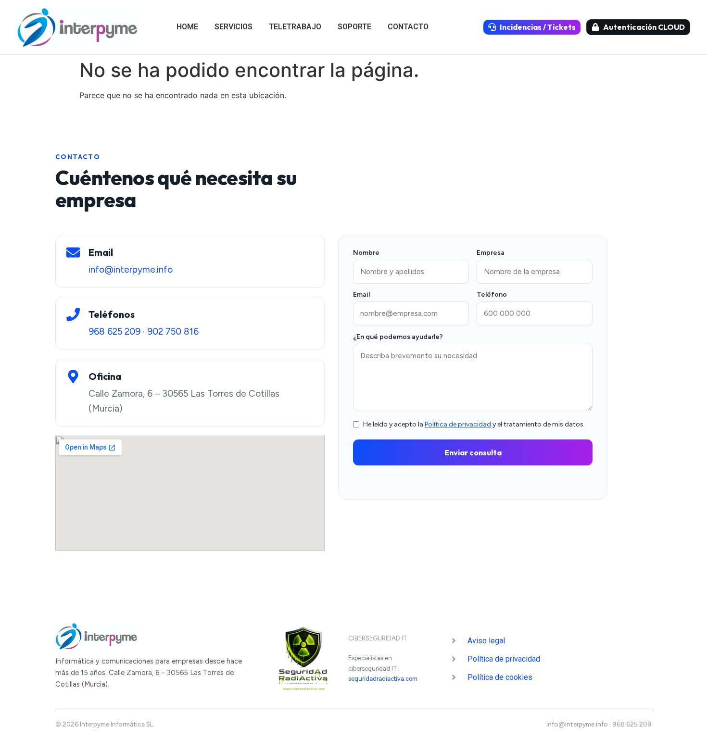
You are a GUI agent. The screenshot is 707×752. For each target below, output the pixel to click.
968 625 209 (114, 331)
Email (361, 295)
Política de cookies (499, 677)
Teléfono (492, 295)
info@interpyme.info (130, 269)
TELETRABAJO (295, 26)
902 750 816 (173, 331)
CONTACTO (408, 26)
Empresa (491, 253)
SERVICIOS (233, 26)
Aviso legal (486, 640)
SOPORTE (354, 26)
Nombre (366, 253)
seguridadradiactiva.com (382, 678)
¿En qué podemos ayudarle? (398, 337)
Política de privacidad (458, 424)
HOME (187, 26)
